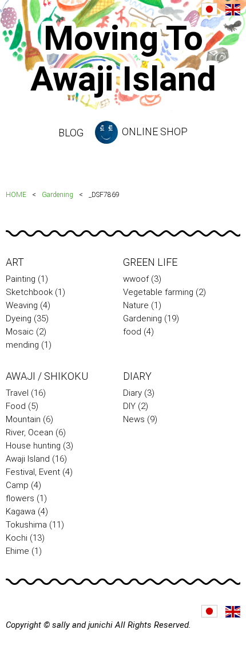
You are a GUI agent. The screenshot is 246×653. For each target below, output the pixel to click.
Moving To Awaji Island (123, 58)
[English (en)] (232, 9)
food (132, 331)
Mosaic (20, 331)
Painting (20, 279)
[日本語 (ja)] (209, 9)
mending (22, 345)
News (134, 419)
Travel (17, 393)
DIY (129, 406)
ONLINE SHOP (154, 131)
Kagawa (20, 511)
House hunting (33, 445)
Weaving (22, 305)
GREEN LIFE (150, 262)
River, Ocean (29, 432)
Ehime (17, 551)
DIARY (137, 376)
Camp (17, 485)
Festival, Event (33, 472)
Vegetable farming (158, 292)
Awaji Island (28, 459)
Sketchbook (29, 292)
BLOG (71, 133)
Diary (132, 393)
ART (15, 262)
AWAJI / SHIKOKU (47, 376)
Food (16, 406)
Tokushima (26, 525)
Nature (136, 305)
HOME (16, 195)
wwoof (136, 279)
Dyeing (18, 318)
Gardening (57, 195)
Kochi (16, 538)
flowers (20, 498)
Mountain (23, 419)
